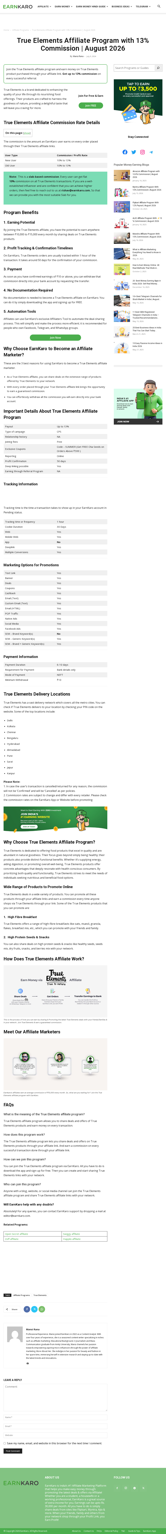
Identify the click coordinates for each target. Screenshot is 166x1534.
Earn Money (62, 6)
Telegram (142, 6)
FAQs (99, 1531)
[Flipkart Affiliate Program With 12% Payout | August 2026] (122, 207)
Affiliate (43, 6)
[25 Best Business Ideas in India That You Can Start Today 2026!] (122, 332)
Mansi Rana (78, 56)
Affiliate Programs (20, 30)
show (27, 133)
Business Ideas (121, 6)
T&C (123, 1531)
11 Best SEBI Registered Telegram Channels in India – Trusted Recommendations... (146, 315)
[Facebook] (27, 1309)
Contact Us (89, 1531)
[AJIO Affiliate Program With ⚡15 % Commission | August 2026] (122, 222)
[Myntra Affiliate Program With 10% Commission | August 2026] (122, 191)
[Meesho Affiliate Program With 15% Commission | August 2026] (122, 238)
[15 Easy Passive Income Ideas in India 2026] (122, 347)
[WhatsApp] (42, 1309)
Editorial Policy (111, 1531)
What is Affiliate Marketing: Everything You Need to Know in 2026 (147, 252)
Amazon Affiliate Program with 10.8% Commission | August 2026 (146, 174)
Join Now (55, 337)
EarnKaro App (149, 1531)
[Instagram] (126, 1488)
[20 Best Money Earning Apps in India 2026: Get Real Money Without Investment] (122, 285)
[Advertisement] (83, 22)
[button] (159, 6)
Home (6, 30)
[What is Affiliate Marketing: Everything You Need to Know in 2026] (122, 253)
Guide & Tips (134, 1531)
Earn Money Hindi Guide (91, 6)
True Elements (40, 1295)
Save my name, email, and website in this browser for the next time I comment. (54, 1443)
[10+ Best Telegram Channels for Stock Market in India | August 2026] (122, 300)
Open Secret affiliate (16, 1233)
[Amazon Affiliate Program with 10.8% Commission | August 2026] (122, 175)
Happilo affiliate (72, 1239)
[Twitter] (34, 1309)
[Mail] (28, 1363)
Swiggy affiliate (71, 1233)
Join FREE (90, 105)
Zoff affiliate (11, 1239)
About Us (76, 1531)
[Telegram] (134, 1488)
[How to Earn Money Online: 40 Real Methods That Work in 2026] (122, 269)
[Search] (158, 68)
